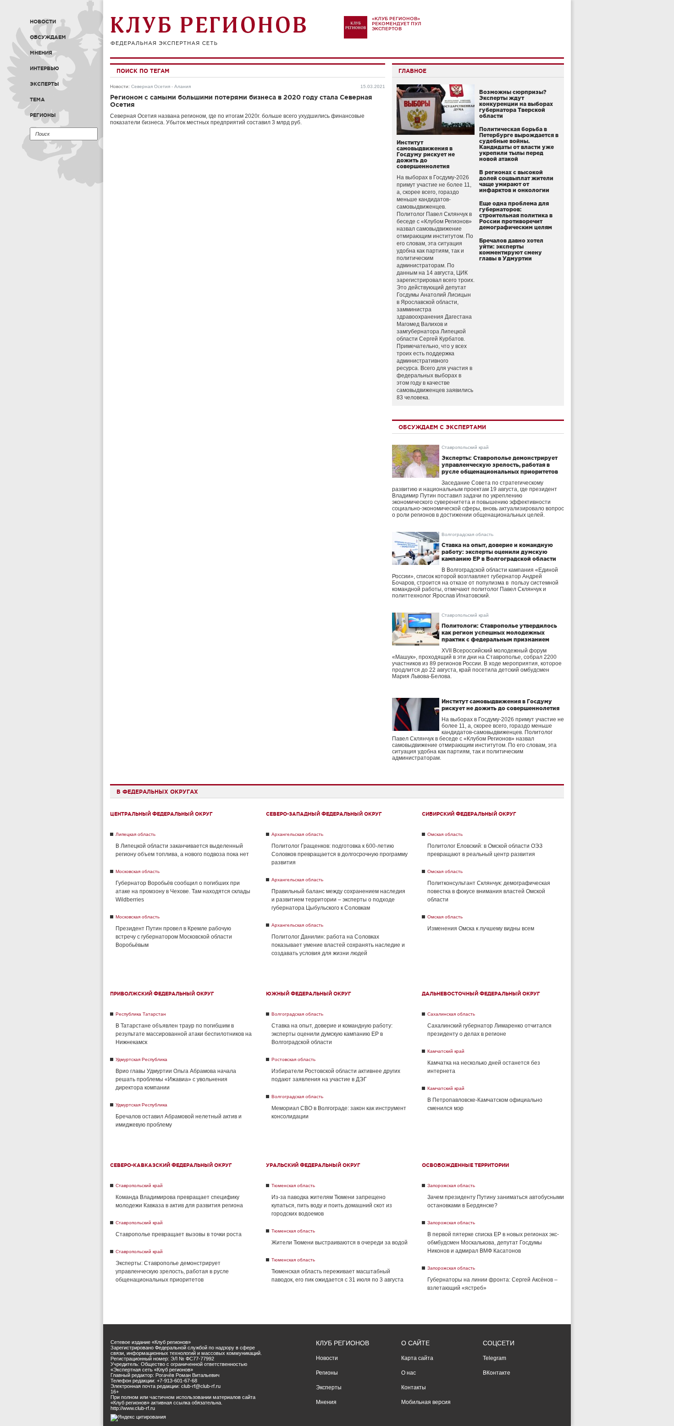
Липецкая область (135, 834)
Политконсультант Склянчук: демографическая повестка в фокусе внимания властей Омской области (488, 891)
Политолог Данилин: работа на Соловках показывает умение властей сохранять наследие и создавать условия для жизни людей (338, 945)
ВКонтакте (496, 1373)
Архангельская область (297, 834)
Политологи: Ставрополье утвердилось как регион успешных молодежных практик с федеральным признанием (499, 632)
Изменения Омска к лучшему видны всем (480, 928)
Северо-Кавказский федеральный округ (171, 1165)
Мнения (41, 52)
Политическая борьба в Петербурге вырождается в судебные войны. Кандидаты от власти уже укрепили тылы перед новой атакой (518, 144)
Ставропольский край (465, 447)
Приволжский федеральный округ (162, 993)
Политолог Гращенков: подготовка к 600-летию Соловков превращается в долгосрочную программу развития (339, 854)
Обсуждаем (48, 37)
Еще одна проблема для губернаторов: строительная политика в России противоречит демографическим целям (515, 215)
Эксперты (44, 84)
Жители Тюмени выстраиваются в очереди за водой (339, 1242)
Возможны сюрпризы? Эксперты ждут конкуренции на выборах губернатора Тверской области (516, 104)
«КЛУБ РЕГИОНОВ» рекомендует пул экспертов (396, 23)
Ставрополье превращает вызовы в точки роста (179, 1234)
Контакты (413, 1387)
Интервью (44, 68)
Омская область (445, 834)
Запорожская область (451, 1185)
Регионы (43, 115)
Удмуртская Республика (141, 1059)
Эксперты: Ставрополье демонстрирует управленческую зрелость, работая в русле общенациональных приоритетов (500, 465)
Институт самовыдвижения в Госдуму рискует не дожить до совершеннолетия (426, 154)
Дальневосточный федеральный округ (481, 993)
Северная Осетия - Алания (161, 86)
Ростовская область (293, 1059)
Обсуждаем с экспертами (442, 427)
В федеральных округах (157, 792)
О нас (408, 1373)
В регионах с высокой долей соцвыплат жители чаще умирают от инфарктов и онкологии (516, 181)
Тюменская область (293, 1185)
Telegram (494, 1358)
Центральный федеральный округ (161, 814)
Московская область (138, 871)
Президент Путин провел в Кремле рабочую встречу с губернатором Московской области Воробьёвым (174, 936)
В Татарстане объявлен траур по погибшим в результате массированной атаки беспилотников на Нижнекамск (184, 1034)
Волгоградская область (467, 534)
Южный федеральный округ (308, 993)
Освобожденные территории (465, 1165)
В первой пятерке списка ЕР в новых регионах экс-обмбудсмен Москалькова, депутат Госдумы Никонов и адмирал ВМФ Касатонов (493, 1242)
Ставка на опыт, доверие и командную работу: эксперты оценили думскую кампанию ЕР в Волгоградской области (499, 552)
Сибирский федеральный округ (469, 814)
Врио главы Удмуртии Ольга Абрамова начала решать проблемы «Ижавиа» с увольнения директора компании (176, 1079)
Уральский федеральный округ (313, 1165)
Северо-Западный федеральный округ (324, 814)
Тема (37, 99)
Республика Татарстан (141, 1014)
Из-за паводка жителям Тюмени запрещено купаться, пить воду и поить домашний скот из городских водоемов (331, 1205)
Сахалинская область (451, 1014)
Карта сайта (417, 1358)
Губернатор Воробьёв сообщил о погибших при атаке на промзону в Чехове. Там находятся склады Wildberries (183, 891)
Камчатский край (445, 1051)
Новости (43, 21)
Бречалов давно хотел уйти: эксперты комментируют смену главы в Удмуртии (511, 249)
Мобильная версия (426, 1402)
